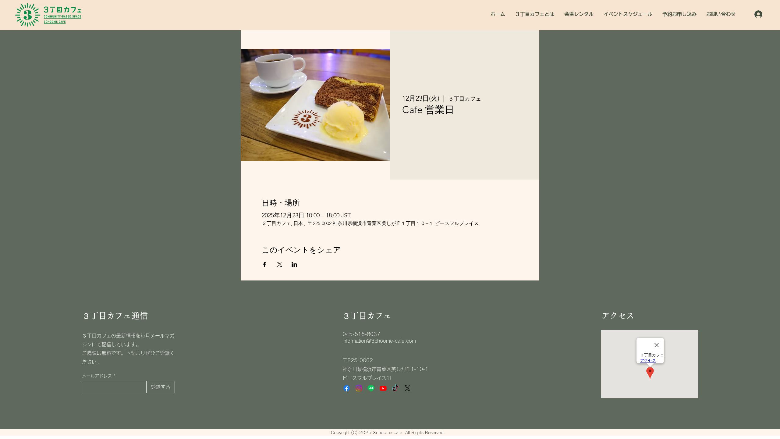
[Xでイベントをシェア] (279, 264)
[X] (407, 388)
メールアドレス (97, 376)
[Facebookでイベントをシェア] (265, 264)
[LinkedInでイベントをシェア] (294, 264)
